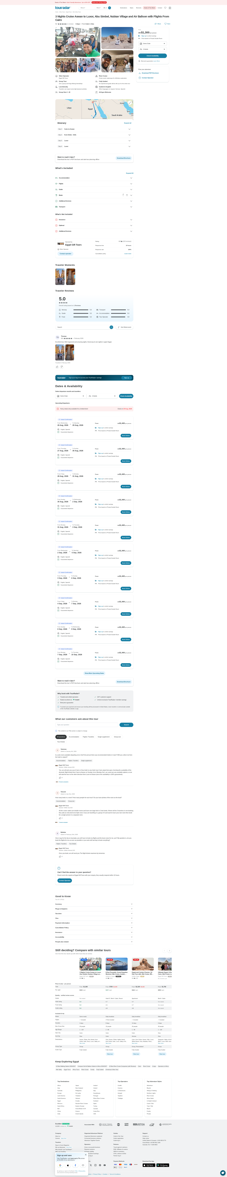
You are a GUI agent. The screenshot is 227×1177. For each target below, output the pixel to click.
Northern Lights (151, 1093)
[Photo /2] (59, 352)
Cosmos (120, 1088)
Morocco (59, 1103)
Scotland (95, 1101)
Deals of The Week (149, 8)
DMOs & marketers (119, 1151)
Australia (59, 1090)
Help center (146, 1138)
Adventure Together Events (92, 1140)
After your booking (60, 1151)
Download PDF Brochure (150, 73)
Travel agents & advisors (120, 1147)
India (58, 1113)
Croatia (77, 1101)
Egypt (59, 1101)
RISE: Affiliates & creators (121, 1149)
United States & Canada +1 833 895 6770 (154, 1140)
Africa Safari (150, 1098)
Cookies (105, 1174)
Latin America (61, 1095)
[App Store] (149, 1165)
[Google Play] (162, 1165)
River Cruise (146, 1066)
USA (94, 1113)
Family (92, 1069)
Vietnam (77, 1098)
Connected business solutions (92, 1138)
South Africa (60, 1106)
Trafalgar (120, 1098)
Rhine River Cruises (99, 1098)
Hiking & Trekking (152, 1090)
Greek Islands (79, 1113)
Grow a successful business (92, 1147)
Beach (148, 1108)
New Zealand (79, 1088)
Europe (59, 1093)
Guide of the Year (118, 1136)
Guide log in (117, 1140)
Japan (77, 1085)
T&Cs (76, 1171)
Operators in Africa (163, 1066)
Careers (60, 1138)
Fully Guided (99, 1069)
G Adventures (121, 1090)
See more (82, 1043)
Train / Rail (150, 1106)
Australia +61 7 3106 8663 (150, 1144)
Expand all (127, 123)
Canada (95, 1108)
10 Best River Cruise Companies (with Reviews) (122, 1066)
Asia (58, 1088)
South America (61, 1098)
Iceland (95, 1085)
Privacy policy (82, 1171)
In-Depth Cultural (151, 1101)
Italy (94, 1090)
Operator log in (88, 1155)
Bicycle (149, 1088)
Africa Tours (76, 1069)
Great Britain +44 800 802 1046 (151, 1142)
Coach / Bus (150, 1103)
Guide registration (119, 1138)
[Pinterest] (100, 1165)
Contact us (146, 1136)
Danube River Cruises (81, 1103)
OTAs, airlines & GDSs (120, 1153)
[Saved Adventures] (165, 8)
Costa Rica (96, 1111)
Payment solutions (89, 1149)
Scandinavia (96, 1093)
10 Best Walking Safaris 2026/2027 (66, 1066)
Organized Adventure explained (93, 1136)
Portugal (95, 1095)
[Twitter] (91, 1165)
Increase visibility (89, 1151)
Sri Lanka (78, 1093)
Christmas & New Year (112, 1069)
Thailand (77, 1095)
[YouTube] (104, 1165)
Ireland (95, 1088)
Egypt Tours (67, 1069)
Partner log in (117, 1155)
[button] (113, 428)
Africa (59, 1085)
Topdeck (120, 1095)
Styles (131, 8)
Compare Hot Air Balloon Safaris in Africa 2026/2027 (92, 1066)
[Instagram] (95, 1165)
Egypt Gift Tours (64, 765)
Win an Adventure (63, 1147)
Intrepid (120, 1093)
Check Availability (126, 396)
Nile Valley (59, 1069)
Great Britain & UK (80, 1108)
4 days (154, 1066)
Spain (95, 1103)
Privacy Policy (97, 1174)
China (59, 1111)
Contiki (120, 1085)
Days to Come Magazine (62, 1145)
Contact (160, 8)
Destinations (123, 8)
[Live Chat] (223, 1173)
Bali (58, 1108)
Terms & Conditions (115, 1174)
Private (149, 1113)
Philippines (78, 1090)
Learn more (127, 253)
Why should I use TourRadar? (63, 1149)
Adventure (150, 1085)
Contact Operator (147, 78)
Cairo (139, 1066)
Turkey (95, 1106)
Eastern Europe (79, 1106)
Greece (77, 1111)
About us (57, 1136)
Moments (138, 8)
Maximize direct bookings (91, 1153)
